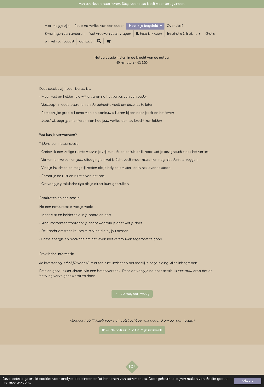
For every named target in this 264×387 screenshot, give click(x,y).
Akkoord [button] (247, 380)
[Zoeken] (99, 41)
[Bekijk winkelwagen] (108, 41)
